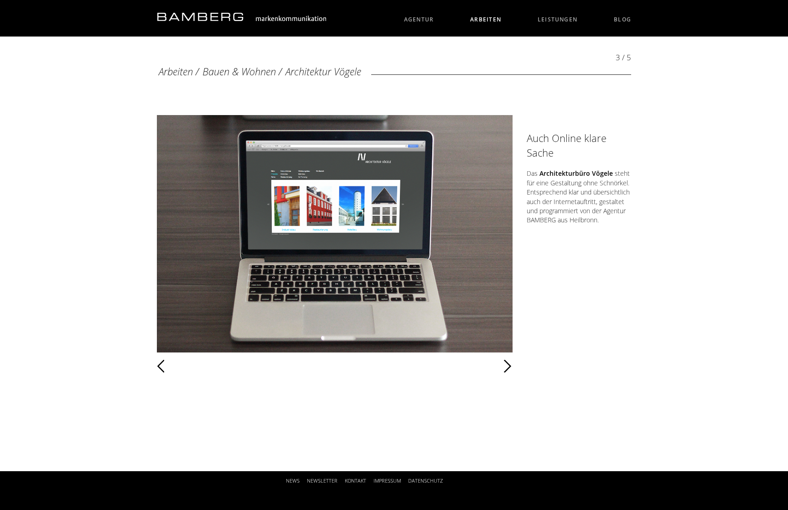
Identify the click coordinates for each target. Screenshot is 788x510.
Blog (622, 19)
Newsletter (322, 480)
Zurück (187, 366)
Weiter (351, 366)
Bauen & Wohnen (240, 71)
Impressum (387, 480)
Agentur (419, 19)
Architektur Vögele (323, 71)
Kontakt (355, 480)
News (293, 480)
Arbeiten (485, 19)
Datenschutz (425, 480)
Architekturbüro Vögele (576, 173)
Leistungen (557, 19)
